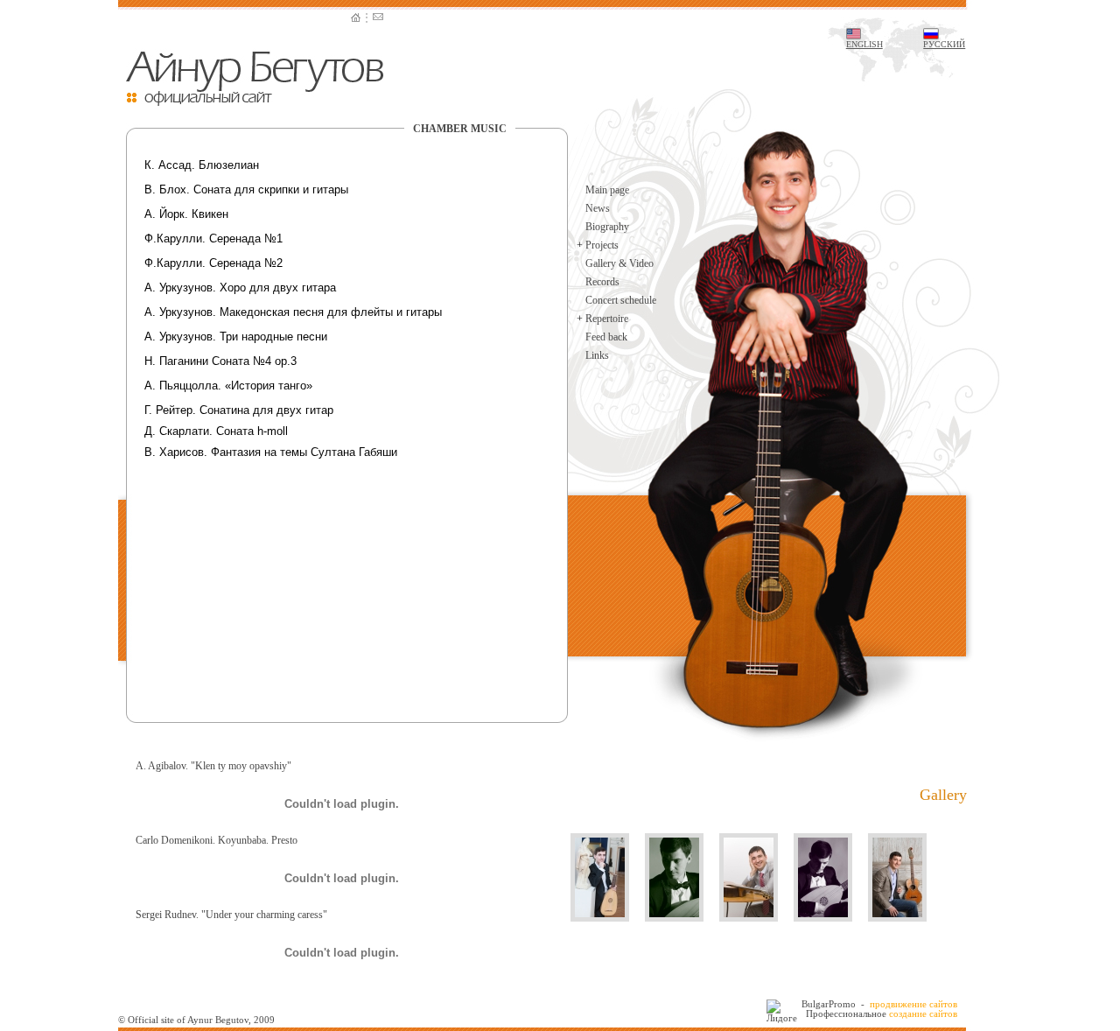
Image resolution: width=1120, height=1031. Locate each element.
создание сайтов (923, 1013)
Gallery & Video (619, 263)
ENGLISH (864, 44)
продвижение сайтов (913, 1004)
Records (602, 282)
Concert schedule (620, 300)
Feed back (606, 337)
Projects (602, 245)
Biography (607, 227)
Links (597, 355)
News (597, 208)
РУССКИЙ (944, 44)
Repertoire (606, 318)
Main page (607, 190)
